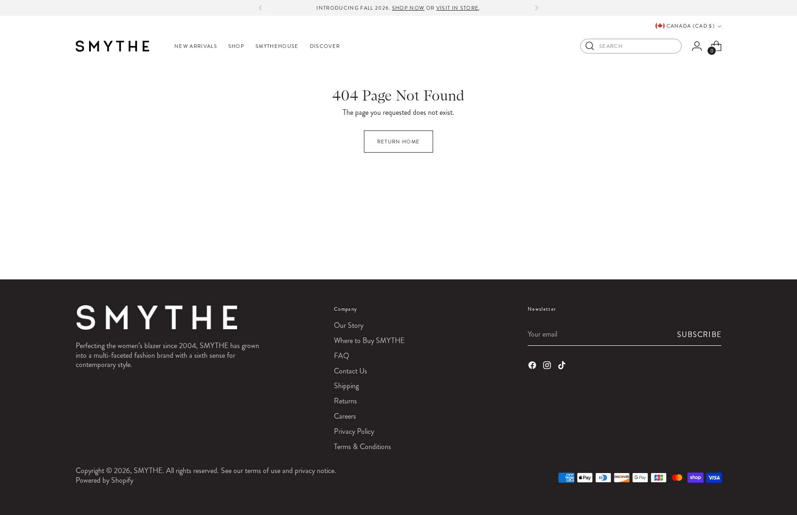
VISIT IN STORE (457, 8)
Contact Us (350, 371)
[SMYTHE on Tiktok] (562, 367)
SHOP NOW (408, 8)
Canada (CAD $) (690, 26)
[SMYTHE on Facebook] (533, 367)
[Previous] (260, 8)
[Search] (589, 46)
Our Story (348, 325)
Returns (345, 401)
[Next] (536, 8)
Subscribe (699, 334)
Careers (345, 416)
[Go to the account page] (697, 46)
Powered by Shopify (104, 480)
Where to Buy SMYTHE (369, 340)
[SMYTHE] (112, 46)
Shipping (346, 385)
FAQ (341, 355)
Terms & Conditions (362, 446)
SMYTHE (148, 470)
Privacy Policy (354, 431)
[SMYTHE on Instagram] (547, 367)
